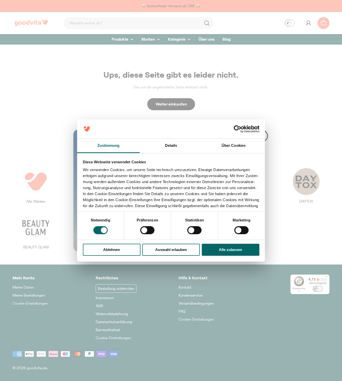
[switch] (147, 230)
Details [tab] (171, 145)
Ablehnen (111, 249)
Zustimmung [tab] (108, 145)
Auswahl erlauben (171, 249)
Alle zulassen (230, 249)
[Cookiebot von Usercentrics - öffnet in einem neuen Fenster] (237, 129)
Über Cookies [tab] (234, 145)
